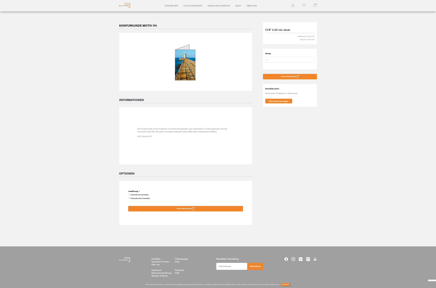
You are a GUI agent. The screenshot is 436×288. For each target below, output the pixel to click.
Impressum (156, 270)
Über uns (251, 5)
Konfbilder (171, 5)
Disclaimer (179, 270)
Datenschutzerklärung (161, 272)
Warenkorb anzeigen (279, 101)
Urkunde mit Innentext (139, 194)
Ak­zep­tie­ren (285, 284)
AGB (177, 272)
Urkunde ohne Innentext (140, 198)
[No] (433, 284)
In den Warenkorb (184, 208)
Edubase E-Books (159, 275)
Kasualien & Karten (219, 5)
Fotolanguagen (192, 5)
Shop (238, 5)
